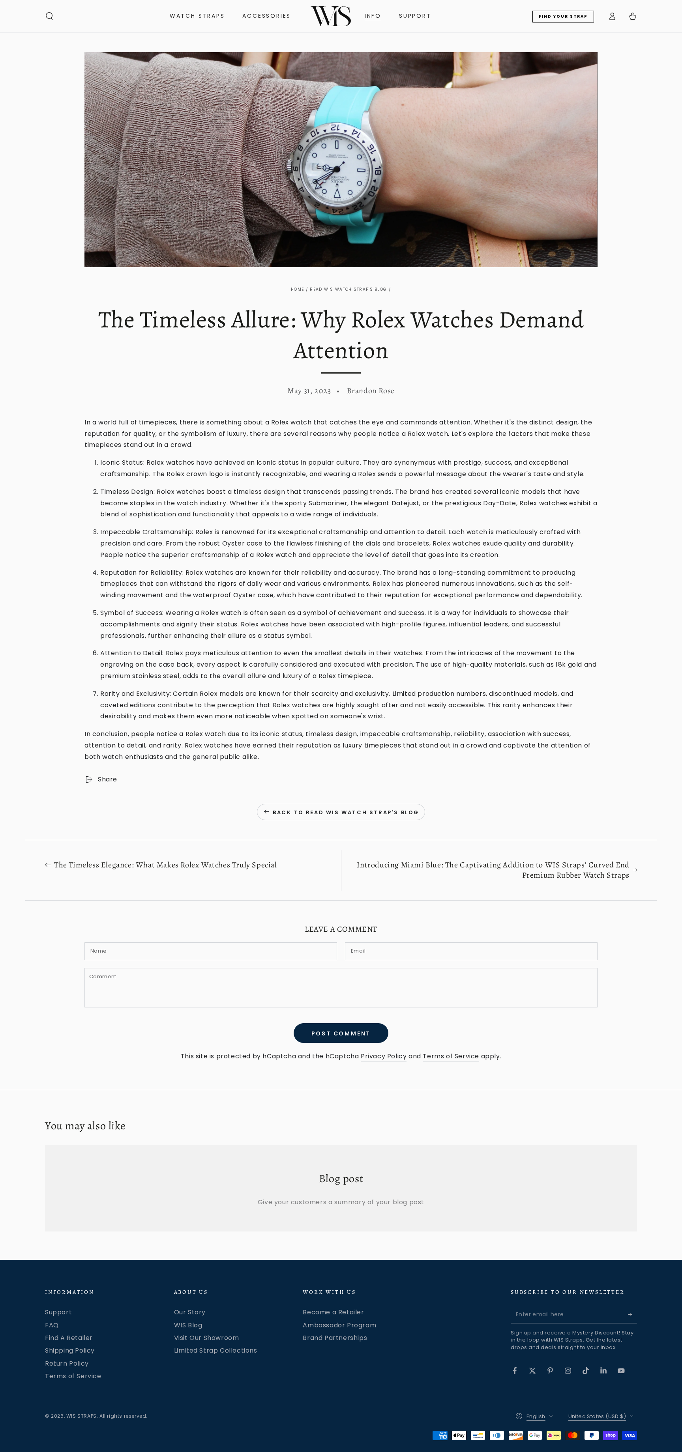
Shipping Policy (70, 1350)
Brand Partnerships (335, 1337)
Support (58, 1312)
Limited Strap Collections (215, 1350)
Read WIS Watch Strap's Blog (348, 289)
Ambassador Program (339, 1325)
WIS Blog (188, 1325)
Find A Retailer (69, 1337)
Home (297, 289)
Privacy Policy (384, 1056)
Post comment (341, 1033)
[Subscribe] (632, 1314)
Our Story (190, 1312)
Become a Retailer (333, 1312)
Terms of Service (451, 1056)
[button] (49, 16)
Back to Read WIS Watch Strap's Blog (346, 812)
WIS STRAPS (81, 1416)
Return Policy (67, 1363)
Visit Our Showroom (206, 1337)
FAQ (52, 1325)
